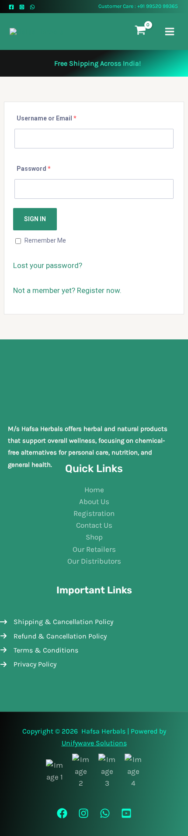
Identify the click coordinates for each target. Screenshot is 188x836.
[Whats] (105, 813)
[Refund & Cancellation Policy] (53, 636)
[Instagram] (21, 7)
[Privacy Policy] (28, 664)
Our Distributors (94, 561)
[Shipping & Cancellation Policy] (56, 622)
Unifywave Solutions (94, 743)
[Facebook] (11, 7)
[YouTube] (126, 813)
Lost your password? (47, 265)
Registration (94, 513)
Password (34, 168)
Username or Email (47, 118)
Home (94, 489)
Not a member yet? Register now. (67, 290)
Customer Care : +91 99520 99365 (138, 6)
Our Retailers (94, 549)
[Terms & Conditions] (39, 650)
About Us (94, 501)
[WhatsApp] (32, 7)
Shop (94, 537)
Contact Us (94, 525)
